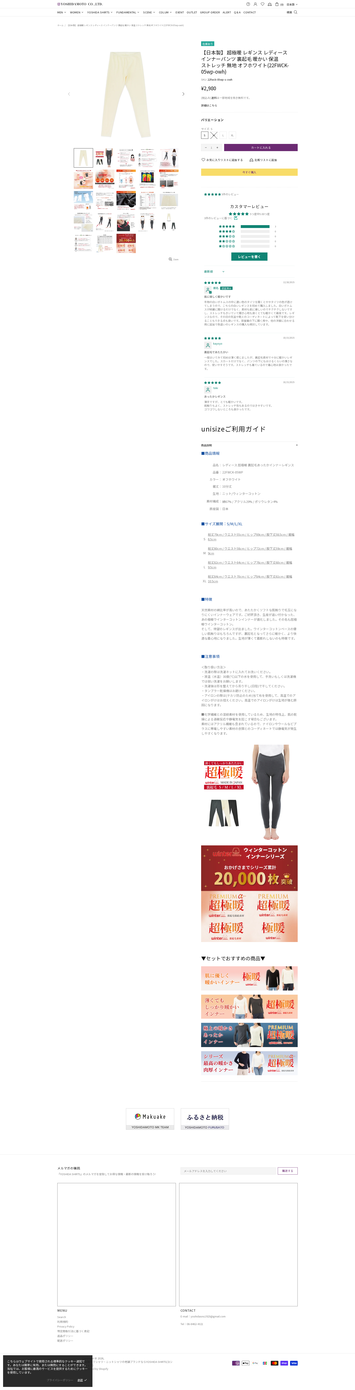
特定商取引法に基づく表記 (73, 1331)
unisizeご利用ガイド (233, 428)
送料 (214, 98)
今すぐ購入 (249, 172)
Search (61, 1317)
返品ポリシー (65, 1336)
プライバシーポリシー (60, 1380)
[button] (212, 194)
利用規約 (62, 1321)
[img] (212, 283)
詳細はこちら (209, 105)
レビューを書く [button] (249, 256)
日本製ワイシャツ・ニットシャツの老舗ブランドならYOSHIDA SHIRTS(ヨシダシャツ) (80, 4)
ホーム (60, 25)
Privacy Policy (65, 1326)
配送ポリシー (65, 1340)
